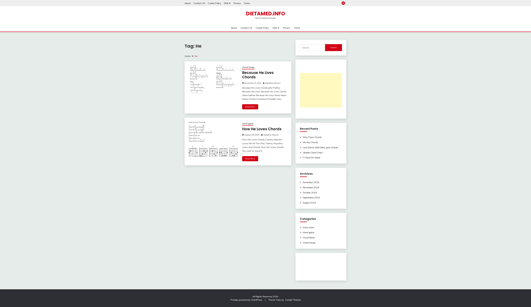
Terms (247, 3)
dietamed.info (265, 13)
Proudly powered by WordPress (247, 299)
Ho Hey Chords (310, 142)
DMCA (227, 3)
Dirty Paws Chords (312, 137)
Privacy (237, 3)
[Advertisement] (321, 90)
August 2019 (309, 202)
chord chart (308, 227)
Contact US (199, 3)
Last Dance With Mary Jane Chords (320, 147)
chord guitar (247, 123)
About (188, 3)
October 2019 (310, 192)
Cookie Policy (214, 3)
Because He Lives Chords (258, 75)
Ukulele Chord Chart (313, 152)
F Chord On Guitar (311, 157)
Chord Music (309, 237)
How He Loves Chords (262, 129)
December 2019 (311, 182)
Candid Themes (293, 299)
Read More (250, 106)
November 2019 (311, 187)
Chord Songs (248, 67)
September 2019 (311, 197)
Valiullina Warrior (273, 83)
